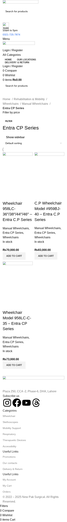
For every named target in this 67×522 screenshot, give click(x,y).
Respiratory (9, 434)
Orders (7, 491)
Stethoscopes (10, 422)
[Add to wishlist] (26, 196)
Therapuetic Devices (14, 440)
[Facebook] (16, 402)
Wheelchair (9, 416)
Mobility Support (12, 428)
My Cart (7, 485)
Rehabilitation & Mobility (29, 99)
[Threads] (36, 402)
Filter (8, 121)
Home (7, 99)
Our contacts (10, 463)
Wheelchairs (11, 103)
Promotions (9, 456)
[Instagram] (7, 402)
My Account (9, 479)
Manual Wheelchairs (35, 103)
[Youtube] (26, 402)
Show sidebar (15, 137)
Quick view (16, 196)
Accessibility (9, 446)
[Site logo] (20, 3)
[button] (14, 256)
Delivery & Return (13, 469)
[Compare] (7, 196)
